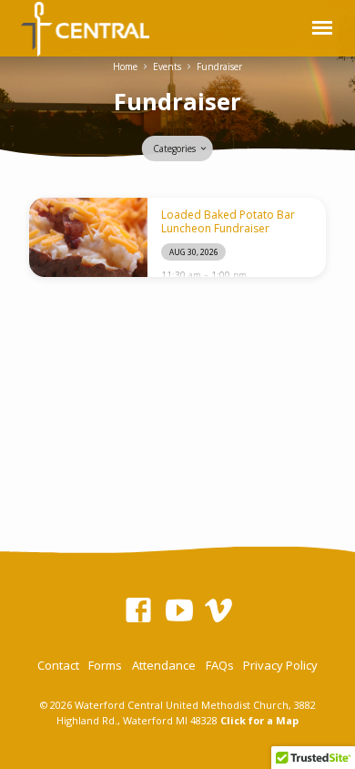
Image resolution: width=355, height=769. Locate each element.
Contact (58, 665)
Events (167, 66)
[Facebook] (138, 610)
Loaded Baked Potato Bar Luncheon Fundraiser (228, 221)
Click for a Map (259, 720)
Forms (105, 665)
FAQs (220, 665)
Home (125, 66)
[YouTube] (179, 610)
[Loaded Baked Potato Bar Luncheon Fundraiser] (88, 237)
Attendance (164, 665)
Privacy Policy (280, 665)
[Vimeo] (218, 610)
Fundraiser (219, 66)
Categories (175, 148)
